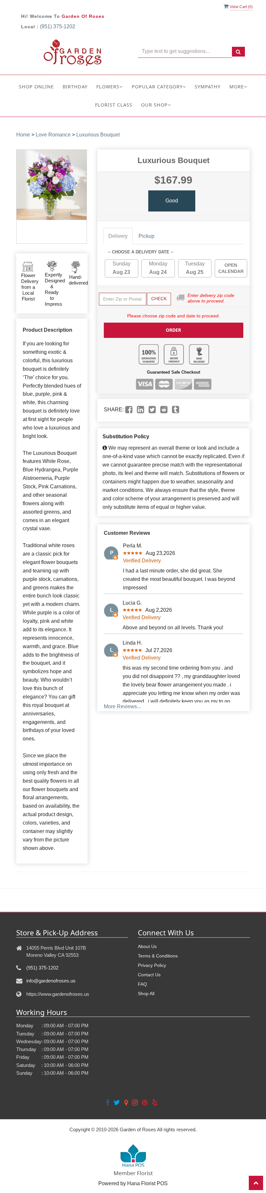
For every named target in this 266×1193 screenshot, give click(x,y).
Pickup (146, 236)
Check (159, 298)
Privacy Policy (152, 965)
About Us (147, 946)
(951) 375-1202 (57, 26)
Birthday (75, 86)
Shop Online (36, 86)
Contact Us (149, 974)
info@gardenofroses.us (51, 980)
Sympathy (208, 86)
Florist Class (113, 105)
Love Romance (53, 134)
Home (23, 134)
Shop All (146, 993)
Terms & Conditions (158, 955)
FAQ (142, 984)
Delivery (117, 236)
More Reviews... (122, 706)
